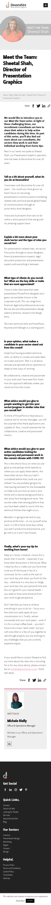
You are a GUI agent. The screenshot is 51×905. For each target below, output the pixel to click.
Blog (11, 95)
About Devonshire (10, 818)
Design (6, 851)
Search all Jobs (9, 808)
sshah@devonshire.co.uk (23, 669)
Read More (20, 900)
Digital (5, 845)
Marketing (7, 842)
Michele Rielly (17, 721)
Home (5, 95)
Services (6, 815)
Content (6, 848)
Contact (6, 805)
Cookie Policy (8, 871)
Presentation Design (11, 838)
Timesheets (8, 875)
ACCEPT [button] (30, 901)
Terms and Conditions (12, 868)
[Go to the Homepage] (5, 778)
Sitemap (6, 878)
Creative (6, 835)
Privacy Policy (9, 865)
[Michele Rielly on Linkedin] (9, 744)
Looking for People (10, 812)
